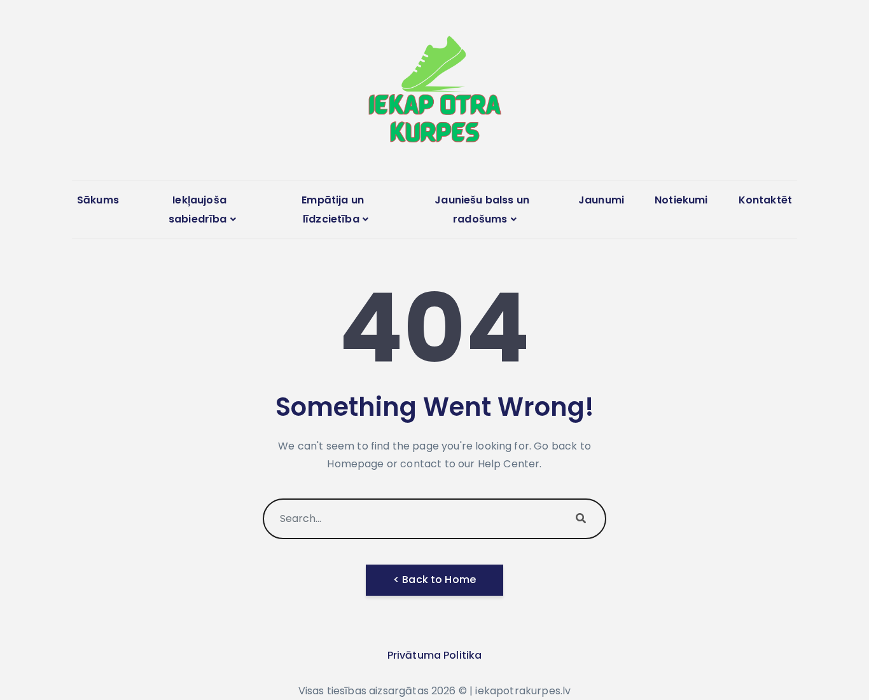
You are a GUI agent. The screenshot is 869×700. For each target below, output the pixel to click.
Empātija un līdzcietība (333, 209)
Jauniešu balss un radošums (481, 209)
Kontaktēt (765, 200)
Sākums (98, 200)
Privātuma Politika (434, 655)
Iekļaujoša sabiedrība (198, 209)
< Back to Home (434, 579)
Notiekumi (681, 200)
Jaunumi (601, 200)
